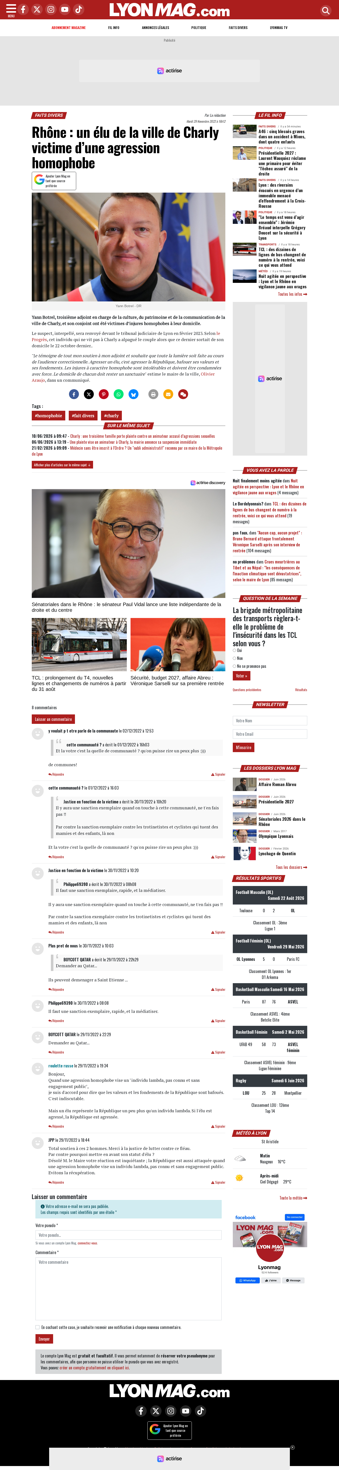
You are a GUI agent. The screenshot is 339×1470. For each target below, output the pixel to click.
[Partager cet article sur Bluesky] (133, 394)
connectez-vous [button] (87, 1243)
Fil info (113, 27)
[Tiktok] (77, 10)
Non (239, 658)
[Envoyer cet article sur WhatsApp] (119, 394)
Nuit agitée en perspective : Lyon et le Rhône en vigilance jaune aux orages (282, 281)
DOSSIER (264, 779)
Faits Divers (238, 27)
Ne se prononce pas (251, 666)
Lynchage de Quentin (277, 853)
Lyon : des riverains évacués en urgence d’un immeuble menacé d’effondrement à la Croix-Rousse (282, 195)
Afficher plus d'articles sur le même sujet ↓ (62, 464)
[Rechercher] (324, 11)
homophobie (49, 415)
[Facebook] (22, 10)
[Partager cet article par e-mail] (168, 394)
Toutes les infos (290, 294)
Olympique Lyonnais (276, 836)
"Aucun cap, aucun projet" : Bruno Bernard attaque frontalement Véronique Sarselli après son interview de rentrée (267, 542)
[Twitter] (36, 10)
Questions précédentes (247, 689)
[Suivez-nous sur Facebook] (270, 1249)
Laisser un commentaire (53, 719)
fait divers (84, 415)
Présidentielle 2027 (276, 801)
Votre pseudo (46, 1225)
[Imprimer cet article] (153, 394)
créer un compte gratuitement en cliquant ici (94, 1368)
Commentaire (47, 1252)
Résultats (301, 689)
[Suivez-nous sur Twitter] (155, 1414)
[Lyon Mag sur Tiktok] (199, 1414)
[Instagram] (50, 10)
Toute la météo (291, 1198)
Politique (198, 27)
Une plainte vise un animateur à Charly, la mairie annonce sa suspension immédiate (133, 442)
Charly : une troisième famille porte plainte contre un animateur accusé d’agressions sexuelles (142, 436)
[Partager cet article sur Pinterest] (104, 394)
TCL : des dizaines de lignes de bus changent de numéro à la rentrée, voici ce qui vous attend (282, 257)
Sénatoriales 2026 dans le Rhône (282, 821)
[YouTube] (63, 10)
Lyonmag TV (278, 27)
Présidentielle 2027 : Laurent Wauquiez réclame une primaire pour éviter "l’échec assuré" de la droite (282, 163)
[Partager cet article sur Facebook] (74, 394)
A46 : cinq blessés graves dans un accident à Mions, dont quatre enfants (282, 136)
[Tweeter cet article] (89, 394)
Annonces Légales (155, 27)
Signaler (219, 774)
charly (112, 415)
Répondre (58, 774)
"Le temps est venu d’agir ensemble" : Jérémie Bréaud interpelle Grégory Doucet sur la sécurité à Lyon (282, 227)
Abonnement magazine (69, 27)
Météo (263, 271)
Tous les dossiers (289, 867)
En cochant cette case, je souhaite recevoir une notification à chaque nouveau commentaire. (111, 1327)
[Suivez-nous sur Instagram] (169, 1414)
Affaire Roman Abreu (277, 784)
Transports (267, 244)
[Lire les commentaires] (183, 394)
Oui (239, 650)
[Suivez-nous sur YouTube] (184, 1414)
